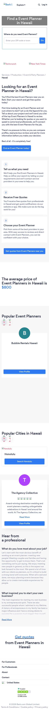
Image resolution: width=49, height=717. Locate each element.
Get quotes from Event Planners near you (24, 251)
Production (16, 75)
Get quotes (24, 636)
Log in (44, 4)
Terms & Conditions (10, 707)
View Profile (24, 371)
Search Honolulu (24, 461)
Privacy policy (41, 707)
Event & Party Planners (33, 75)
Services (5, 75)
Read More (7, 619)
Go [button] (42, 40)
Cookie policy (27, 707)
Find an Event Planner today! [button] (16, 148)
